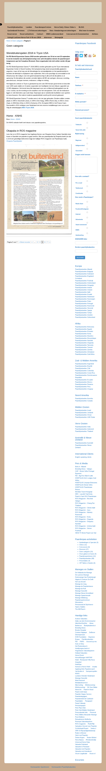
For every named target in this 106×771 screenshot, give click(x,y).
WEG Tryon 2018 (28, 107)
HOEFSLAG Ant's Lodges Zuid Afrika (85, 479)
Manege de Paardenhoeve (84, 586)
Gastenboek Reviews (16, 30)
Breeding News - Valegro (83, 469)
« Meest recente (24, 242)
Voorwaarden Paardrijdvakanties (64, 767)
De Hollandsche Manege (83, 572)
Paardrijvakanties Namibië (84, 340)
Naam (77, 77)
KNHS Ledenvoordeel (54, 34)
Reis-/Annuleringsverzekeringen (63, 30)
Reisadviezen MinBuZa (83, 719)
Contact (40, 34)
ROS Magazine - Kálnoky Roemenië (83, 513)
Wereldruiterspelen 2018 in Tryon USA (27, 53)
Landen (29, 27)
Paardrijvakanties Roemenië (84, 306)
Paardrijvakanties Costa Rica (85, 373)
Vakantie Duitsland (81, 744)
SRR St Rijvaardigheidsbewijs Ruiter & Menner (85, 732)
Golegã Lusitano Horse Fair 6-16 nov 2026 (24, 37)
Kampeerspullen (91, 671)
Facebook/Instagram (82, 209)
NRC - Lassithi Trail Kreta (83, 494)
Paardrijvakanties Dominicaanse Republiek (86, 376)
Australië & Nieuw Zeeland (83, 439)
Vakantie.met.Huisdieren (83, 751)
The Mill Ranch (80, 609)
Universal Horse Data (82, 742)
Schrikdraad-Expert (81, 728)
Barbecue (78, 625)
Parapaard (88, 701)
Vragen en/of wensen (82, 154)
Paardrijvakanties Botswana (84, 327)
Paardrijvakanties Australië (84, 443)
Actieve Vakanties (81, 619)
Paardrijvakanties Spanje (83, 310)
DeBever (92, 632)
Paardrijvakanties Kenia (83, 333)
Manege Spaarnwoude (82, 595)
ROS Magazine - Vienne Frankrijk (83, 529)
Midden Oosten (82, 407)
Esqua (77, 639)
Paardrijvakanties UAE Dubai (85, 417)
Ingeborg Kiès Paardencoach (85, 669)
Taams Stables (80, 607)
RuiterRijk (91, 724)
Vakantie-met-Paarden (82, 749)
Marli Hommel (80, 680)
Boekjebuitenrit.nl (89, 625)
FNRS (82, 641)
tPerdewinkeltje (91, 740)
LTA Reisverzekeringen (37, 30)
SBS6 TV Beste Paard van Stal (85, 533)
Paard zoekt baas (81, 692)
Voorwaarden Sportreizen (39, 767)
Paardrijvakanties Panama (84, 384)
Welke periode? (80, 102)
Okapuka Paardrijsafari (14, 141)
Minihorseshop (90, 685)
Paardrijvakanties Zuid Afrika (84, 354)
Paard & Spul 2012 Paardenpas (85, 496)
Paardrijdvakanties (15, 27)
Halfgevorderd (80, 145)
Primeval (93, 712)
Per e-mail (79, 183)
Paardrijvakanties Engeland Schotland (84, 277)
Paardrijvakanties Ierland (83, 287)
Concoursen (83, 547)
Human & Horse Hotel (82, 667)
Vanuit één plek (80, 130)
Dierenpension (80, 635)
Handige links (81, 615)
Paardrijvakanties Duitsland (84, 274)
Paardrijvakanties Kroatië (83, 294)
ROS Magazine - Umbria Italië (85, 526)
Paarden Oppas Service (83, 694)
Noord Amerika (82, 395)
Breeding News (80, 628)
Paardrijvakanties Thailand (84, 431)
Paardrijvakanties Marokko (84, 336)
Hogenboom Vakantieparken (84, 651)
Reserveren (12, 34)
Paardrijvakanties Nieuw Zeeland (83, 446)
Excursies (79, 760)
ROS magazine (80, 724)
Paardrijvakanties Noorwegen (85, 299)
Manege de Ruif (80, 588)
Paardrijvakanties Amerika (84, 398)
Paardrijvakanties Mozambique (85, 338)
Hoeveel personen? (82, 110)
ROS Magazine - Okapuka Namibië (84, 523)
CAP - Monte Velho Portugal (84, 471)
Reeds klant (79, 203)
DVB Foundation (80, 637)
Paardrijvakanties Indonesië (84, 429)
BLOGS (81, 27)
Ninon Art (78, 689)
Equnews (78, 473)
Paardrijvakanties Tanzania (84, 345)
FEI (76, 641)
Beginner (78, 140)
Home (8, 41)
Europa (78, 266)
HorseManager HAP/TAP (83, 657)
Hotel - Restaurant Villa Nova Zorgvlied (85, 661)
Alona (91, 623)
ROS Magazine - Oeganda (84, 519)
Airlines (95, 34)
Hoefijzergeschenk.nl (82, 648)
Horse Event (79, 655)
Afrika (77, 323)
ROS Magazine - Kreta (83, 517)
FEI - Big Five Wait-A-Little (84, 476)
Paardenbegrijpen (81, 696)
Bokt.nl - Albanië (80, 466)
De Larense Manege (82, 575)
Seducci (93, 728)
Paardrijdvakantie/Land (83, 69)
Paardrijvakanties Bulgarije (84, 271)
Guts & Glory (79, 644)
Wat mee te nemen (87, 30)
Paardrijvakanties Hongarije (84, 285)
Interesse (48, 37)
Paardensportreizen (43, 27)
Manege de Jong (80, 584)
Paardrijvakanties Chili (82, 368)
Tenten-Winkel (91, 737)
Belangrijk (59, 37)
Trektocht (78, 124)
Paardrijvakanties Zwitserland (85, 317)
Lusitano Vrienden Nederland (85, 676)
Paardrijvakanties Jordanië (84, 412)
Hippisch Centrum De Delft (84, 579)
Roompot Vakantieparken (83, 721)
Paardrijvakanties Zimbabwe (84, 352)
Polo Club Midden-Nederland (85, 710)
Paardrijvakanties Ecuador (84, 380)
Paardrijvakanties (85, 558)
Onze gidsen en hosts (86, 554)
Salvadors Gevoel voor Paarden (86, 726)
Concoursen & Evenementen (77, 34)
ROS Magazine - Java (82, 510)
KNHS (77, 230)
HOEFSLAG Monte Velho (83, 485)
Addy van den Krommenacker (85, 621)
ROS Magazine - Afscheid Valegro (84, 500)
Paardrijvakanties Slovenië (84, 308)
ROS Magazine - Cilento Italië (85, 508)
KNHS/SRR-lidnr (81, 239)
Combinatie (79, 193)
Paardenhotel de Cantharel (84, 699)
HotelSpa (78, 664)
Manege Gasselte (81, 591)
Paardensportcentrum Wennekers (82, 601)
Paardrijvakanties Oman (83, 415)
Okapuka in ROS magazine (21, 130)
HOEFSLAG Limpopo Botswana (86, 482)
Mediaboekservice (81, 683)
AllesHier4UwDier (81, 623)
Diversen (82, 549)
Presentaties (83, 561)
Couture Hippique (81, 632)
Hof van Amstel (80, 582)
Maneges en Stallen (84, 569)
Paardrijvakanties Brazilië (83, 366)
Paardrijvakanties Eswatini (84, 331)
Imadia (94, 667)
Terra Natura (79, 740)
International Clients (84, 454)
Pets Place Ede (80, 708)
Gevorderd (79, 150)
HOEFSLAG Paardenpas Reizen (83, 488)
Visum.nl (92, 753)
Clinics (81, 545)
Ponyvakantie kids (81, 712)
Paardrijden (79, 701)
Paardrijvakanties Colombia (84, 370)
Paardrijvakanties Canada (84, 401)
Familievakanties (87, 639)
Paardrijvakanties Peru (82, 386)
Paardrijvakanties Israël (83, 410)
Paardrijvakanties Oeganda (84, 343)
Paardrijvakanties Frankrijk (84, 281)
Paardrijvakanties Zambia (83, 349)
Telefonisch (79, 188)
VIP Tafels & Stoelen (86, 563)
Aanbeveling (80, 235)
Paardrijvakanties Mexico (83, 382)
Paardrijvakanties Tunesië (84, 347)
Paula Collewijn (80, 703)
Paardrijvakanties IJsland (83, 290)
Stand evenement (81, 224)
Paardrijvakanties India (82, 427)
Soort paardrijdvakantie (83, 118)
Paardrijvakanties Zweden (84, 315)
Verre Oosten (81, 423)
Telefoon (79, 85)
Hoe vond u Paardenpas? (84, 197)
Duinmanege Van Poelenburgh (85, 577)
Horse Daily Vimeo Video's (65, 27)
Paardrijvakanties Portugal (84, 303)
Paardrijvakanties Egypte (83, 329)
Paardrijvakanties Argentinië (84, 364)
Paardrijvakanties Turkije (83, 313)
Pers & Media (81, 463)
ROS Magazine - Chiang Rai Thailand (84, 504)
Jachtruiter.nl (79, 671)
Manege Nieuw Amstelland (84, 593)
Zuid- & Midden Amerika (86, 360)
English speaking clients (83, 457)
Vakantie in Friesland (82, 747)
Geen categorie (17, 41)
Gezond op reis (91, 641)
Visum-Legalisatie (81, 753)
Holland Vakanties (81, 653)
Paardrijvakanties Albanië (83, 269)
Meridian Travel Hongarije (83, 492)
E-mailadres (80, 94)
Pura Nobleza (79, 717)
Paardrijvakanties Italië (82, 292)
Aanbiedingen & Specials (87, 542)
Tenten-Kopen (79, 737)
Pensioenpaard (80, 705)
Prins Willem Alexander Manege (86, 715)
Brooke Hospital (80, 630)
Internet (78, 214)
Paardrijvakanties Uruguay (84, 389)
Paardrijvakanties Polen (83, 301)
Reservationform (27, 34)
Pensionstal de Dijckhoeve (84, 604)
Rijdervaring (79, 134)
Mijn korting (79, 685)
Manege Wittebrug (81, 598)
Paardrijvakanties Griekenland (85, 283)
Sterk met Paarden (81, 735)
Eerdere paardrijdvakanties (85, 247)
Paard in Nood (88, 689)
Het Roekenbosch (81, 646)
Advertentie (79, 219)
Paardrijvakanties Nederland (84, 297)
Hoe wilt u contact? (82, 176)
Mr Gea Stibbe (92, 687)
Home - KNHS (14, 115)
